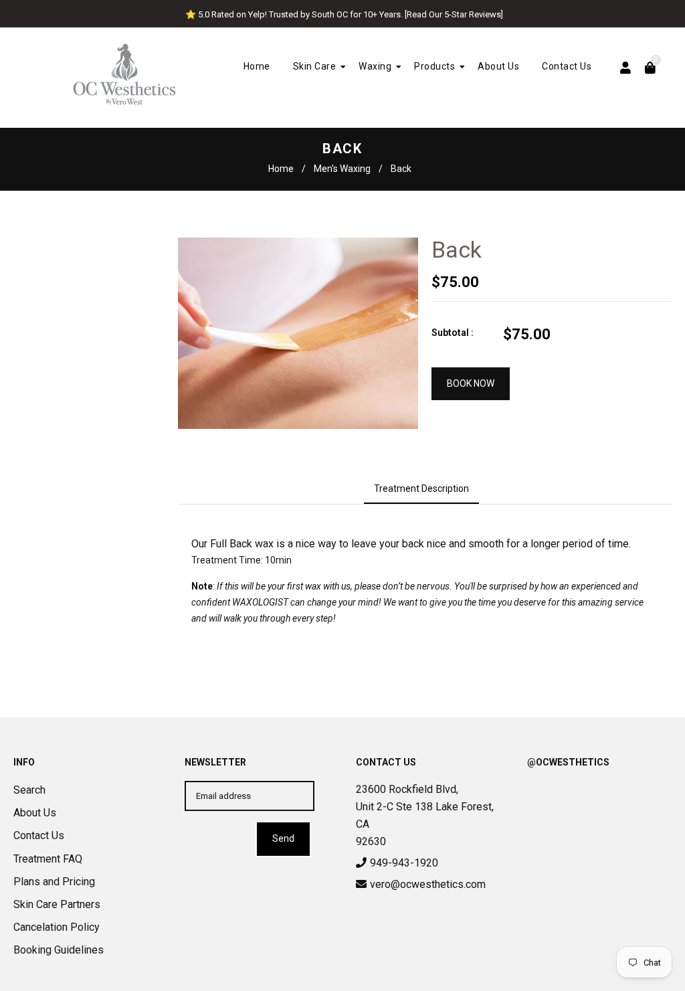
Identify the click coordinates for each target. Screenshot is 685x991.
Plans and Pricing (54, 881)
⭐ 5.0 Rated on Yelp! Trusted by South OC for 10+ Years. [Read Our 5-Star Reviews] (344, 14)
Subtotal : (452, 332)
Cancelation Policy (56, 927)
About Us (34, 812)
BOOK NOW (470, 383)
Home (281, 168)
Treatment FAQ (47, 858)
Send (283, 838)
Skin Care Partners (56, 904)
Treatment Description (421, 488)
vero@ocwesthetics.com (428, 884)
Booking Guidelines (58, 949)
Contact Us (38, 835)
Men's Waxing (342, 168)
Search (29, 790)
